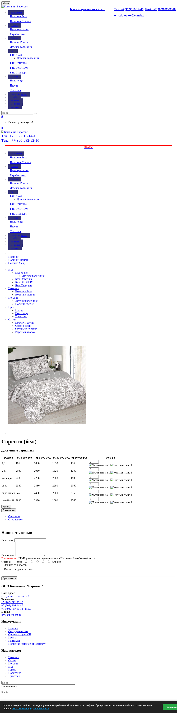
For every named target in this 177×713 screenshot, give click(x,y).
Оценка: (6, 561)
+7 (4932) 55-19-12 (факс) (16, 608)
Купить (6, 506)
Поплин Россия (19, 42)
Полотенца (16, 80)
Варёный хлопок (25, 332)
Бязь (10, 269)
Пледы (14, 85)
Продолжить (9, 578)
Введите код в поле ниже (19, 569)
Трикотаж (15, 90)
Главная (13, 628)
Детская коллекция (21, 46)
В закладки (9, 510)
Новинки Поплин (20, 21)
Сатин (12, 319)
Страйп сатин (18, 34)
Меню (6, 3)
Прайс (12, 637)
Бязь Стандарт (18, 72)
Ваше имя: (7, 540)
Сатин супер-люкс (26, 328)
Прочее (12, 307)
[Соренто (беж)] (47, 433)
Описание (14, 516)
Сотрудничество (18, 631)
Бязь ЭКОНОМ (19, 67)
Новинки (13, 288)
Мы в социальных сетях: (87, 9)
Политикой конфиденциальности (30, 708)
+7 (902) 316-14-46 (12, 605)
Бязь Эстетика (18, 62)
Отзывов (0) (15, 519)
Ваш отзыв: (8, 555)
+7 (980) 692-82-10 (12, 602)
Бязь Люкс (16, 54)
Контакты (14, 640)
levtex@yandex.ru (11, 614)
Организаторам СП (19, 634)
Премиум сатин (19, 29)
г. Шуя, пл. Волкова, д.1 (15, 596)
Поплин (13, 297)
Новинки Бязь (18, 16)
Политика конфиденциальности (27, 643)
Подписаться (9, 686)
